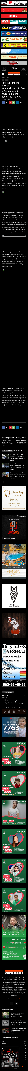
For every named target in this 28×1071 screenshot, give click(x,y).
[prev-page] (3, 482)
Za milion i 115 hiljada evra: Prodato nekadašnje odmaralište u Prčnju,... (17, 1014)
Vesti (8, 77)
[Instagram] (16, 1003)
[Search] (26, 74)
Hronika (6, 80)
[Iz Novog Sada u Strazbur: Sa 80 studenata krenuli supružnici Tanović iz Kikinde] (5, 1030)
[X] (6, 102)
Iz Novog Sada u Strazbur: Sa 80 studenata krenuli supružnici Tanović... (18, 1030)
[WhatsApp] (13, 102)
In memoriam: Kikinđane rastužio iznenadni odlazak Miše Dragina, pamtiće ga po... (18, 1022)
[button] (2, 74)
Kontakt (21, 1066)
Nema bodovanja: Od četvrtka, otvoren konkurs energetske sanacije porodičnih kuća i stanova (21, 440)
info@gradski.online (18, 999)
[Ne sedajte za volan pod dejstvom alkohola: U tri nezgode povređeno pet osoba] (5, 465)
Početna (3, 77)
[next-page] (5, 482)
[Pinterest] (10, 102)
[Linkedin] (17, 102)
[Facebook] (3, 102)
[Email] (21, 102)
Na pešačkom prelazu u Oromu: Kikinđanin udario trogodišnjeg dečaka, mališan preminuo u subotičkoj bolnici (8, 441)
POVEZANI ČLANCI (7, 450)
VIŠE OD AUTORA (17, 450)
